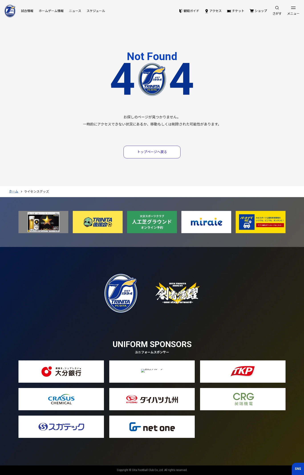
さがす (277, 13)
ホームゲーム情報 (51, 11)
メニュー (293, 13)
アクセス (215, 11)
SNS (298, 469)
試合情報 (27, 11)
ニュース (75, 11)
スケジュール (96, 11)
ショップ (261, 11)
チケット (238, 11)
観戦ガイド (191, 11)
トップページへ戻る (152, 152)
